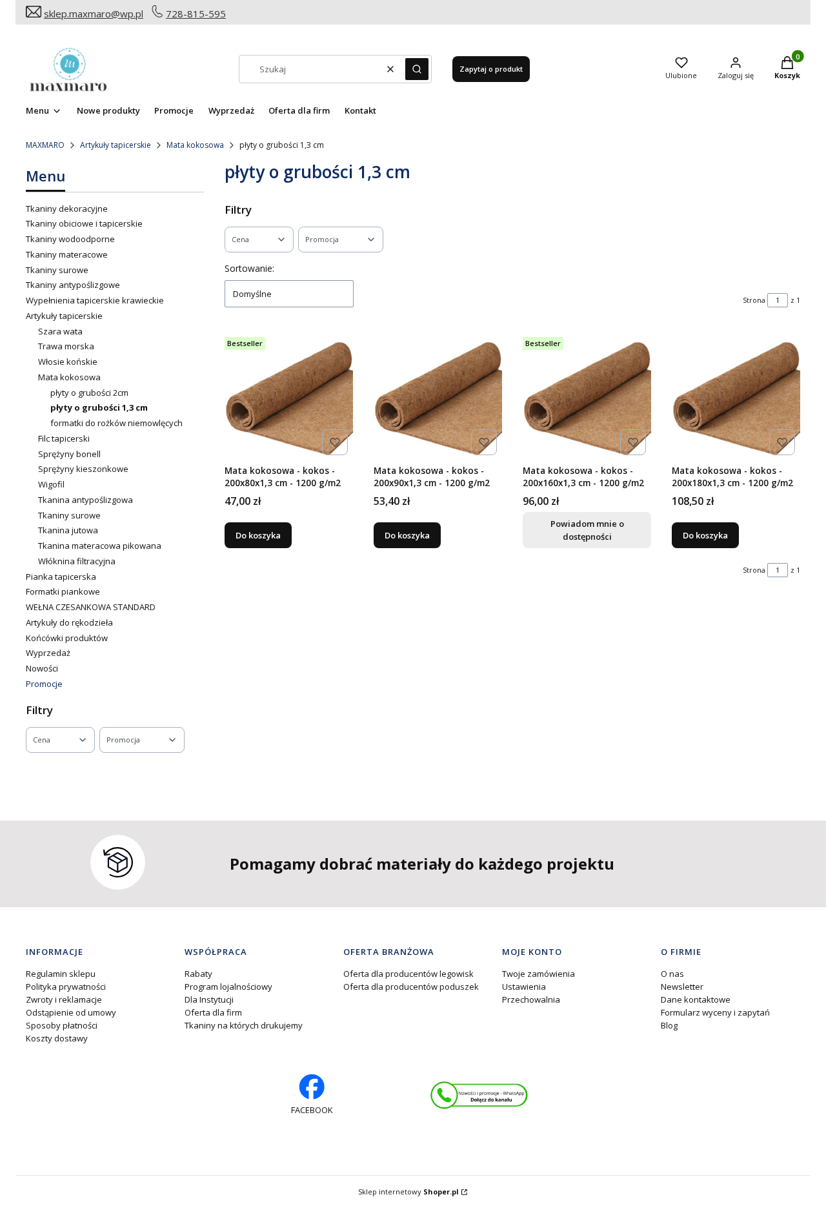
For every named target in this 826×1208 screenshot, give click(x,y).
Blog (669, 1025)
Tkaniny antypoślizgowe (73, 285)
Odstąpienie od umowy (71, 1012)
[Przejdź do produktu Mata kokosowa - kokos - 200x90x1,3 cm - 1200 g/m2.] (438, 396)
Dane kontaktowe (695, 999)
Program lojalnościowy (228, 986)
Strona (754, 300)
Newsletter (682, 986)
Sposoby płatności (61, 1025)
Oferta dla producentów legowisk (408, 973)
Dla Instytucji (209, 999)
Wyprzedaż (48, 653)
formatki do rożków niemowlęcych (116, 423)
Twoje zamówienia (538, 973)
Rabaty (198, 973)
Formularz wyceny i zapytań (715, 1012)
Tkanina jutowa (68, 530)
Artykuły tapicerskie (115, 144)
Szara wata (60, 331)
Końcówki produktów (67, 638)
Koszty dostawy (57, 1038)
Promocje (44, 684)
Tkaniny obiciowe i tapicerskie (84, 223)
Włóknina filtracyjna (77, 561)
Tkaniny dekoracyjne (67, 208)
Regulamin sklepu (61, 973)
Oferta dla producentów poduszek (411, 986)
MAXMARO (45, 144)
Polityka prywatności (66, 986)
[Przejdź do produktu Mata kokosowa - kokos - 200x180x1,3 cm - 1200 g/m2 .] (736, 396)
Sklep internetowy (408, 1191)
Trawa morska (66, 346)
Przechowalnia (531, 999)
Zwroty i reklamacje (64, 999)
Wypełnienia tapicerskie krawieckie (95, 300)
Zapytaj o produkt (491, 69)
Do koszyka (258, 535)
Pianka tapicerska (61, 576)
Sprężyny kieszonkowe (83, 469)
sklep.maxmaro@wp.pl (93, 13)
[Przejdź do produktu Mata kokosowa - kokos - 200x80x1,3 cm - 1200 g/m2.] (289, 396)
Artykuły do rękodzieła (69, 622)
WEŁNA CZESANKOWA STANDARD (91, 607)
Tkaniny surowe (57, 270)
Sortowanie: (249, 268)
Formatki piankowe (63, 591)
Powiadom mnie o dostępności (587, 530)
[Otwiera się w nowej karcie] (479, 1095)
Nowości (42, 668)
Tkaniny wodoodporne (70, 239)
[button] (416, 69)
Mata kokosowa (195, 144)
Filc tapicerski (64, 438)
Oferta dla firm (213, 1012)
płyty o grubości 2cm (89, 392)
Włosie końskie (67, 361)
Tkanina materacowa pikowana (99, 545)
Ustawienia (524, 986)
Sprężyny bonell (69, 454)
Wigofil (51, 484)
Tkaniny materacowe (67, 254)
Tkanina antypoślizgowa (85, 500)
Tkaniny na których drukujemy (244, 1025)
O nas (672, 973)
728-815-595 (196, 13)
